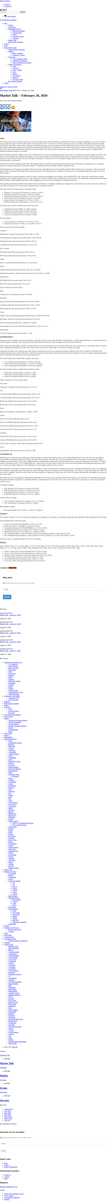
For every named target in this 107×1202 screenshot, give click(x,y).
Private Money (13, 1010)
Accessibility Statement (12, 1197)
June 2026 (7, 1113)
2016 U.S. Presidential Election (23, 823)
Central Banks (13, 957)
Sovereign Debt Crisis (15, 1019)
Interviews (11, 57)
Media (10, 808)
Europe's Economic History (17, 726)
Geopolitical (12, 978)
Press (10, 1008)
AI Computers (13, 664)
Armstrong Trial (13, 698)
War (9, 1036)
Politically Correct (14, 681)
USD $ (15, 890)
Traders (10, 1028)
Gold (14, 66)
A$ (14, 883)
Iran (9, 793)
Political (15, 77)
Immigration (8, 737)
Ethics (15, 34)
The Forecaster (13, 700)
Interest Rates (12, 896)
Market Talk (12, 40)
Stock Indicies (13, 909)
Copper (15, 901)
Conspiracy (12, 965)
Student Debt (12, 1021)
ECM (10, 672)
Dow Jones (16, 913)
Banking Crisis (13, 946)
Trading (10, 688)
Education (11, 972)
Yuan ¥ (15, 894)
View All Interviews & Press (22, 63)
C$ (14, 885)
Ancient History (13, 724)
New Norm (12, 1000)
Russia (10, 842)
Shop (6, 46)
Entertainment (17, 33)
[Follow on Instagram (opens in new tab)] (6, 10)
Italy (9, 799)
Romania (11, 838)
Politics (10, 25)
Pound (15, 888)
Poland (10, 830)
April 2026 (7, 1116)
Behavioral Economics (11, 703)
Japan (10, 801)
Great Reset (12, 782)
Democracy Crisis (14, 761)
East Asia (11, 765)
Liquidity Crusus (13, 993)
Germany (16, 38)
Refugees (16, 776)
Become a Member (6, 1187)
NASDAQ (16, 914)
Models (10, 51)
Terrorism (11, 1025)
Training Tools (13, 690)
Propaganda (12, 1012)
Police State (12, 1004)
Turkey (10, 862)
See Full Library (18, 79)
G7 (9, 976)
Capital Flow (12, 954)
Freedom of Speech (14, 974)
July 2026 (7, 1111)
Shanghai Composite (19, 922)
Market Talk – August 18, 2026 (10, 642)
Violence (11, 1034)
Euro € (15, 886)
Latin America (13, 802)
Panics (10, 731)
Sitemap (7, 1199)
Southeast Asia (13, 851)
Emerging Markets (19, 31)
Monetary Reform (14, 995)
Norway (11, 829)
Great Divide (8, 716)
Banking (7, 702)
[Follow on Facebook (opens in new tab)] (2, 10)
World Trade (12, 1043)
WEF (10, 1038)
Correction (11, 967)
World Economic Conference (18, 941)
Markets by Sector (10, 872)
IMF (9, 985)
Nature (10, 819)
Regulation (12, 683)
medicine (11, 810)
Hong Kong (8, 733)
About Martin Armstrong (16, 49)
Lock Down (12, 804)
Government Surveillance (12, 715)
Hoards (10, 728)
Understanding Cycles (15, 692)
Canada (10, 748)
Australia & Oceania (15, 743)
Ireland (10, 795)
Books (6, 705)
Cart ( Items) (11, 16)
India (10, 789)
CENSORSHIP (13, 956)
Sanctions (11, 1015)
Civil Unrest (12, 959)
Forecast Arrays (13, 711)
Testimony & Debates (20, 61)
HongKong (12, 786)
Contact (6, 1177)
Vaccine (11, 866)
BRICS (10, 950)
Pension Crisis (13, 1002)
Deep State (12, 670)
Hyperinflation (13, 730)
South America (13, 847)
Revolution (12, 836)
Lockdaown (12, 806)
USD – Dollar (17, 70)
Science (10, 845)
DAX (14, 911)
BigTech (11, 745)
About (6, 83)
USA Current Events (19, 825)
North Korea (12, 827)
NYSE (15, 918)
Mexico (10, 812)
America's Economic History (17, 720)
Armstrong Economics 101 (13, 662)
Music (10, 677)
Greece (10, 784)
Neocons (11, 999)
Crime (10, 759)
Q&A (6, 933)
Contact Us (8, 6)
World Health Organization (17, 1042)
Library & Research (14, 64)
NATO (10, 997)
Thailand (11, 858)
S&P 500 (15, 920)
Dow (14, 72)
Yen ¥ (14, 892)
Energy (10, 879)
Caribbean (11, 750)
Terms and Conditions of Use (14, 1194)
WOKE (10, 1040)
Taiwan (10, 857)
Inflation (11, 675)
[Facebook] (2, 107)
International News (14, 29)
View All (7, 1120)
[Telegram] (9, 107)
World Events (8, 944)
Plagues (6, 926)
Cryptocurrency (13, 971)
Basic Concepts (18, 53)
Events (6, 44)
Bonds (10, 875)
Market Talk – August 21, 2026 (10, 615)
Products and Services (11, 928)
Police (10, 832)
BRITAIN (11, 746)
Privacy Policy (9, 1196)
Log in (15, 1187)
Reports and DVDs (14, 929)
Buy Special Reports (15, 81)
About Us (7, 4)
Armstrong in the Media (12, 696)
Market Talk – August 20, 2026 (10, 624)
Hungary (11, 787)
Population (11, 1006)
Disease (10, 763)
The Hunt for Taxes (14, 1027)
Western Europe (13, 868)
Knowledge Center (10, 48)
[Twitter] (5, 107)
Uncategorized (9, 937)
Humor (6, 735)
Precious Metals (13, 898)
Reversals (11, 713)
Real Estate (12, 907)
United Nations (13, 1032)
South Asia (12, 849)
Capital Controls (13, 952)
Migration (11, 817)
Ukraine (11, 864)
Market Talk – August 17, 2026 (10, 651)
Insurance (11, 791)
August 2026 (8, 1109)
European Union (18, 36)
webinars (7, 943)
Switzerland (12, 855)
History (15, 74)
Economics (12, 27)
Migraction (12, 815)
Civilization (12, 961)
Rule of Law (12, 840)
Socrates (11, 931)
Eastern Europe (13, 767)
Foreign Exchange (14, 881)
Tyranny (11, 1030)
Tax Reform (16, 76)
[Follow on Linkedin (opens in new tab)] (1, 10)
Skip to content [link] (5, 1)
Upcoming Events (10, 939)
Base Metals (17, 900)
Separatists (11, 1017)
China (10, 756)
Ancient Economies (14, 722)
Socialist (11, 685)
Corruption (12, 969)
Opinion (11, 679)
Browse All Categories (15, 42)
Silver (14, 905)
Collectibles (12, 758)
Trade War (11, 860)
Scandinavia (12, 844)
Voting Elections (13, 694)
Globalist (11, 980)
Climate (10, 963)
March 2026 (8, 1118)
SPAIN (10, 853)
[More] (13, 107)
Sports (10, 687)
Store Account (12, 87)
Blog (5, 23)
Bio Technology (13, 948)
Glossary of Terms (19, 55)
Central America (13, 754)
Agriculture (12, 873)
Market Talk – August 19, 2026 (10, 633)
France (10, 778)
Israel (10, 797)
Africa (10, 741)
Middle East (12, 814)
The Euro (16, 68)
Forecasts (7, 707)
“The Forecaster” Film (20, 59)
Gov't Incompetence (15, 982)
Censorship (12, 752)
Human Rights (13, 984)
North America (13, 821)
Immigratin (12, 987)
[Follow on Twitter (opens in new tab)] (4, 10)
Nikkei (15, 916)
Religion (11, 1013)
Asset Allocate (13, 666)
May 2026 (7, 1115)
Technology (12, 924)
